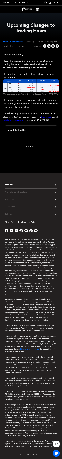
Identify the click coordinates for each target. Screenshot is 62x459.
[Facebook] (44, 46)
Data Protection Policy (26, 222)
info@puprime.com (13, 120)
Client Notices (16, 41)
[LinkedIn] (49, 46)
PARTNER (7, 3)
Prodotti (9, 184)
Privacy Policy (10, 222)
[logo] (33, 9)
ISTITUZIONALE (22, 3)
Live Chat (46, 116)
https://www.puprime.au (29, 349)
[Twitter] (53, 46)
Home (5, 41)
